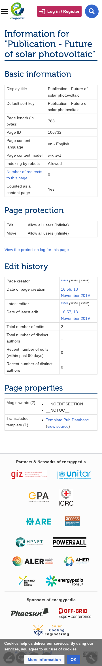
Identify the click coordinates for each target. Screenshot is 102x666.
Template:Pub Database (67, 420)
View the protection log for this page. (37, 249)
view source (58, 426)
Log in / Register (63, 11)
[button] (44, 659)
